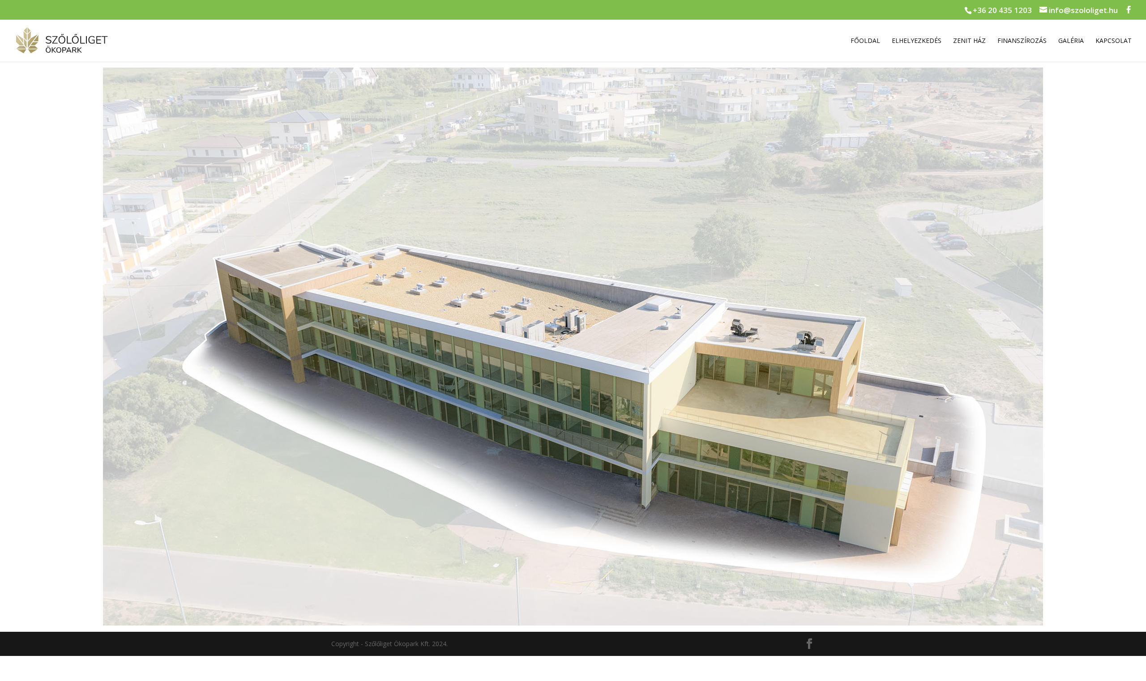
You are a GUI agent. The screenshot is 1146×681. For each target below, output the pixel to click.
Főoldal (865, 41)
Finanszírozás (1022, 41)
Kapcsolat (1113, 41)
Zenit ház (969, 41)
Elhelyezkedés (916, 41)
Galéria (1071, 41)
